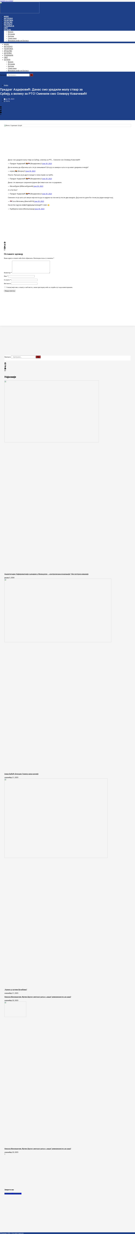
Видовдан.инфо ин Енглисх (18, 40)
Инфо (6, 16)
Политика (8, 20)
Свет (6, 28)
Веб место (7, 283)
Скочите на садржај (6, 1)
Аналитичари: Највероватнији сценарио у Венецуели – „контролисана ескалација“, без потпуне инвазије (46, 574)
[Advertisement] (63, 143)
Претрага (3, 75)
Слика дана (12, 38)
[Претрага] (31, 75)
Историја (11, 34)
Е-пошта (7, 280)
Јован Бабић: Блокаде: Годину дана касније (21, 774)
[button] (45, 107)
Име (6, 276)
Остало (7, 30)
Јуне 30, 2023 (47, 163)
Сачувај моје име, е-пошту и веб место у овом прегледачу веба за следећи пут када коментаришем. (39, 287)
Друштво (8, 22)
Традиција (9, 26)
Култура (11, 36)
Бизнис (10, 32)
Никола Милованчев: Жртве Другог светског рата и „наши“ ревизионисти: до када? (37, 997)
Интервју (8, 24)
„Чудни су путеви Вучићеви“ (15, 989)
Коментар (8, 273)
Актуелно (8, 18)
